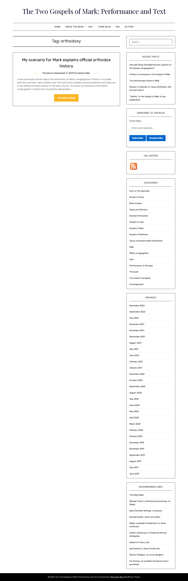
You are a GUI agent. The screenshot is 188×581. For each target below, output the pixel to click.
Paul (131, 259)
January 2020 (135, 436)
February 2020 (136, 430)
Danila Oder (83, 73)
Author (129, 27)
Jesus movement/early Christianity (146, 241)
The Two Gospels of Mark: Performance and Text (94, 11)
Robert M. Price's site (139, 542)
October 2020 (136, 380)
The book (133, 272)
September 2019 (137, 455)
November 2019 (136, 449)
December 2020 (137, 374)
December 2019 (136, 442)
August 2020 (135, 393)
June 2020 (134, 405)
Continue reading (66, 98)
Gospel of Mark (136, 228)
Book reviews (135, 203)
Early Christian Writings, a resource (145, 510)
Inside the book (74, 27)
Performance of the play (141, 265)
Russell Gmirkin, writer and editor (144, 517)
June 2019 (134, 474)
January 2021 (135, 368)
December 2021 (136, 324)
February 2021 (136, 361)
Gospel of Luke (136, 222)
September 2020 (137, 386)
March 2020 (135, 424)
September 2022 (137, 312)
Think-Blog (104, 27)
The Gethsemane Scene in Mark (144, 80)
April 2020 (134, 417)
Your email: (135, 121)
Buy (90, 27)
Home (57, 27)
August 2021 (135, 343)
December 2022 (137, 305)
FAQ (118, 27)
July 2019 (133, 467)
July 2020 (134, 399)
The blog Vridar (136, 495)
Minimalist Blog (117, 577)
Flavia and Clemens (138, 209)
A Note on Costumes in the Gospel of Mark (149, 74)
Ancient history (136, 197)
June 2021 (134, 355)
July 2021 (133, 349)
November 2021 (136, 330)
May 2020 (134, 411)
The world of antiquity (140, 278)
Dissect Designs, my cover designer (146, 555)
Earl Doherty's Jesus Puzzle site (144, 548)
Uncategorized (136, 284)
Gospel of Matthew (138, 234)
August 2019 (135, 461)
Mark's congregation (139, 253)
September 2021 (137, 336)
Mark (131, 247)
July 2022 (134, 318)
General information (138, 216)
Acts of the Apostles (139, 191)
